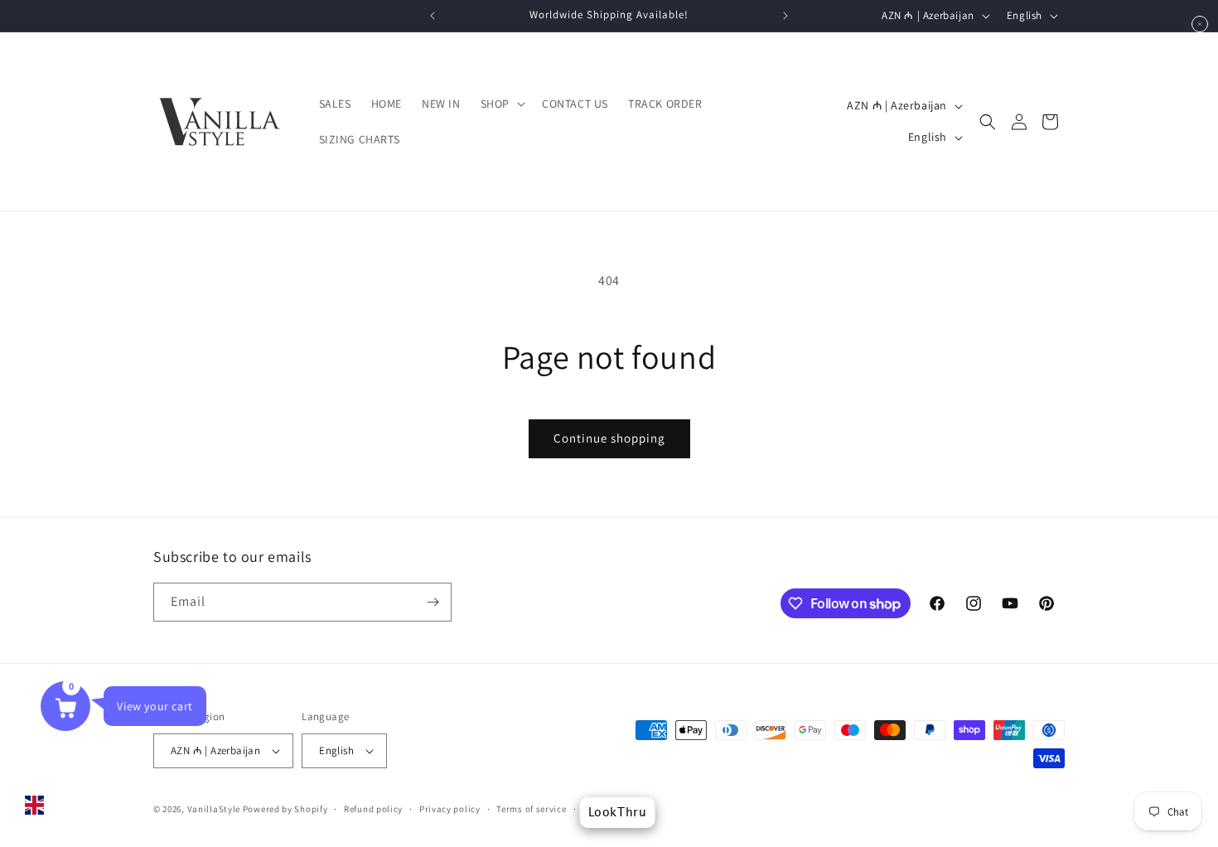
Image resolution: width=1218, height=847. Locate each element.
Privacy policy (450, 809)
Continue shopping (609, 438)
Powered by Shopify (285, 809)
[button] (501, 103)
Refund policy (373, 809)
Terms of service (531, 809)
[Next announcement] (785, 15)
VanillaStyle (213, 809)
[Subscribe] (432, 602)
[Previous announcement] (432, 15)
